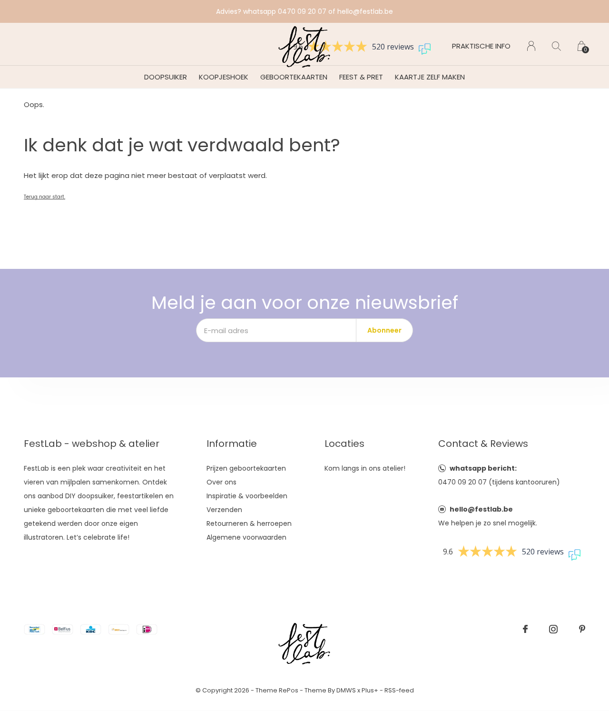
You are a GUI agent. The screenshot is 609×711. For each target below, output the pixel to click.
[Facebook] (525, 629)
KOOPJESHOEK (223, 77)
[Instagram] (553, 629)
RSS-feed (399, 690)
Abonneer (384, 330)
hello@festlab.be (481, 509)
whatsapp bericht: (483, 468)
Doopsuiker (165, 77)
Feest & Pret (361, 77)
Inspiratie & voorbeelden (246, 496)
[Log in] (531, 46)
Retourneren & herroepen (249, 523)
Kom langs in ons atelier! (364, 468)
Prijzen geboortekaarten (246, 468)
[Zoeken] (556, 46)
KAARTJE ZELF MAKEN (430, 77)
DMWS (346, 690)
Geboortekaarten (293, 77)
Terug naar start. (44, 196)
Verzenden (224, 509)
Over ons (221, 482)
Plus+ (370, 690)
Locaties (344, 443)
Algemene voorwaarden (246, 537)
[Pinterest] (582, 629)
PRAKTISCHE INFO (481, 46)
